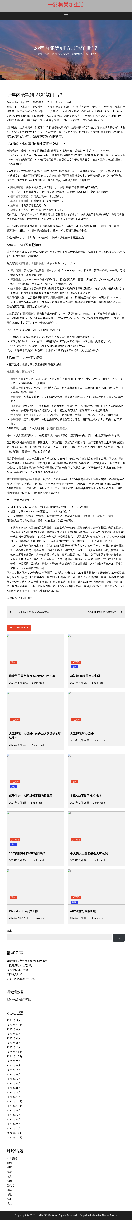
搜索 (9, 930)
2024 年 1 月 (14, 1097)
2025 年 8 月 (14, 1029)
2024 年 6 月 (14, 1074)
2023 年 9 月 (14, 1110)
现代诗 (10, 1185)
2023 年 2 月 (14, 1124)
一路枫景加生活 (66, 4)
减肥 (9, 1167)
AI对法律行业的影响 (83, 911)
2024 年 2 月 (14, 1092)
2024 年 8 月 (14, 1065)
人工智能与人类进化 (83, 733)
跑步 (9, 1199)
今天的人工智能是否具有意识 (89, 853)
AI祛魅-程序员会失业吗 (85, 676)
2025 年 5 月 (14, 1034)
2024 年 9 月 (14, 1061)
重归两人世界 (14, 974)
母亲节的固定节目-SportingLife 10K (32, 676)
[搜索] (119, 938)
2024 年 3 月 (14, 1088)
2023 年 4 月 (14, 1119)
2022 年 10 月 (14, 1137)
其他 (30, 598)
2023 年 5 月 (14, 1115)
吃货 (9, 1176)
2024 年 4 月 (14, 1083)
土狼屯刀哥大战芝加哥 (19, 965)
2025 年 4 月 (14, 1038)
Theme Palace (109, 1215)
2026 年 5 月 (14, 1020)
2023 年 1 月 (14, 1128)
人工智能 (22, 598)
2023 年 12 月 (14, 1101)
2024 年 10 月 (14, 1056)
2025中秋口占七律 (17, 970)
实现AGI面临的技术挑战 (85, 795)
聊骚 (74, 902)
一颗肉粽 (24, 102)
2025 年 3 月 (14, 1043)
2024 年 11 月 (14, 1052)
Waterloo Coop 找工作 (23, 911)
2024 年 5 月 (14, 1079)
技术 (9, 1181)
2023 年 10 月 (14, 1106)
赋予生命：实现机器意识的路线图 (30, 795)
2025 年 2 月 (14, 1047)
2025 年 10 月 (14, 1025)
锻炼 (9, 1203)
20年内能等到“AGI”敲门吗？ (27, 853)
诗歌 (9, 1194)
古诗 (9, 1172)
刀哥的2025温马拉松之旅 (21, 979)
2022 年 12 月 (14, 1133)
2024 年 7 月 (14, 1070)
